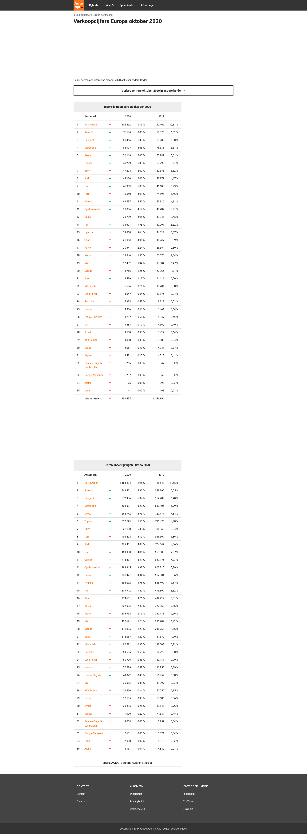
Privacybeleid (137, 801)
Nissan (88, 255)
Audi (86, 178)
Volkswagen (91, 124)
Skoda (87, 155)
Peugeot (89, 140)
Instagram (189, 793)
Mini (86, 263)
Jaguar (88, 355)
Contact (81, 793)
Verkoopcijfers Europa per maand (94, 14)
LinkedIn (188, 809)
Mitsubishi (90, 286)
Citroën (88, 201)
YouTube (188, 801)
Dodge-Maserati (93, 375)
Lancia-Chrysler (93, 316)
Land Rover (90, 293)
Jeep (87, 278)
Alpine (87, 382)
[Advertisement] (153, 52)
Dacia (87, 216)
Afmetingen (148, 5)
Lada (87, 390)
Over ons (82, 801)
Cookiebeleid (137, 809)
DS (86, 324)
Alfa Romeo (91, 339)
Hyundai (88, 232)
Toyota (88, 163)
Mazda (88, 270)
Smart (87, 332)
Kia (86, 224)
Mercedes (90, 147)
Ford (87, 193)
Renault (88, 132)
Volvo (87, 247)
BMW (87, 170)
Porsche (89, 301)
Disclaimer (136, 793)
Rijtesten (94, 5)
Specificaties (127, 5)
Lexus (87, 347)
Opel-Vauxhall (92, 209)
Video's (110, 5)
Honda (88, 309)
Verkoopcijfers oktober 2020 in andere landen (153, 90)
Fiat (86, 186)
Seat (87, 240)
